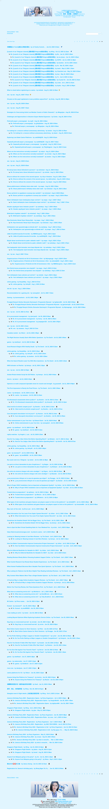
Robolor (49, 645)
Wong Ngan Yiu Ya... (42, 768)
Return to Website (11, 31)
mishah (40, 90)
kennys (29, 365)
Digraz (46, 471)
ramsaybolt (36, 293)
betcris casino (37, 532)
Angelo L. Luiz (24, 434)
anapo (42, 186)
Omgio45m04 (54, 700)
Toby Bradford (46, 597)
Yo (58, 77)
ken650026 (25, 455)
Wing (52, 51)
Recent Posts (10, 33)
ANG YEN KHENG (51, 724)
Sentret (49, 652)
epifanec (31, 492)
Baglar (46, 464)
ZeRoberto (40, 497)
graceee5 (58, 383)
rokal (66, 487)
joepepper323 (42, 321)
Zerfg (52, 99)
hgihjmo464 (58, 302)
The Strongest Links (64, 803)
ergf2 (31, 121)
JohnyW (27, 284)
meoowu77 (17, 453)
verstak (49, 154)
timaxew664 (80, 504)
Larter (54, 636)
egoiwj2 (44, 144)
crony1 (39, 737)
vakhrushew (52, 179)
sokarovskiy (18, 661)
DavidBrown (45, 594)
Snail (36, 684)
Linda (59, 82)
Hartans (40, 413)
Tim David (49, 337)
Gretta (55, 116)
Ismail (35, 752)
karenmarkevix (19, 297)
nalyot (43, 151)
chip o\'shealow (47, 176)
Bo (58, 54)
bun (58, 74)
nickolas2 (42, 170)
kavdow (61, 63)
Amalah (41, 643)
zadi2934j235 (39, 137)
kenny (40, 319)
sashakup (41, 206)
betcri (16, 379)
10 (97, 41)
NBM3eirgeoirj (37, 234)
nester (32, 460)
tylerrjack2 (33, 316)
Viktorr (23, 333)
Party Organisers (47, 698)
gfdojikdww (39, 123)
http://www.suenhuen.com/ (63, 801)
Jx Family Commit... (39, 47)
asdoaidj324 (55, 261)
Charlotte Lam (61, 71)
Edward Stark (39, 420)
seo (14, 94)
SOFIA (59, 60)
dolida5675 (72, 502)
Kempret (63, 638)
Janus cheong (27, 764)
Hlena (46, 759)
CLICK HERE (62, 799)
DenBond (25, 663)
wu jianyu (62, 57)
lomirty (39, 677)
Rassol (47, 679)
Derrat (41, 650)
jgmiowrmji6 (66, 304)
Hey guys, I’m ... (58, 730)
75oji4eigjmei (48, 147)
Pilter (41, 629)
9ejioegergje (49, 258)
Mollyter (52, 439)
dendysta (17, 393)
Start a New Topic (11, 41)
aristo (55, 527)
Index (17, 31)
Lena (51, 717)
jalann (35, 749)
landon (50, 130)
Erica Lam (27, 509)
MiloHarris (37, 591)
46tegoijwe (61, 112)
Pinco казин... (21, 601)
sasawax (21, 328)
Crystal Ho (62, 80)
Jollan (59, 485)
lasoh (59, 68)
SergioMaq (22, 282)
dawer (56, 133)
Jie (38, 757)
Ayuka (59, 85)
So (58, 65)
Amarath (49, 402)
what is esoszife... (44, 739)
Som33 (60, 441)
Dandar (60, 480)
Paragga (52, 478)
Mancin (39, 494)
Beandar (54, 474)
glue (34, 710)
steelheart (17, 342)
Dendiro (41, 400)
